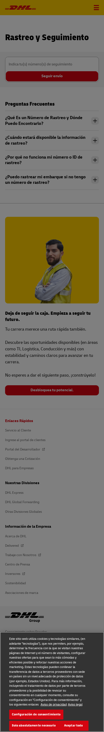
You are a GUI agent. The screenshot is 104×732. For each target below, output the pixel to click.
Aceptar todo (73, 725)
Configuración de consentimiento (36, 714)
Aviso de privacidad (54, 704)
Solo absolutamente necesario (34, 725)
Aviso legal (75, 704)
